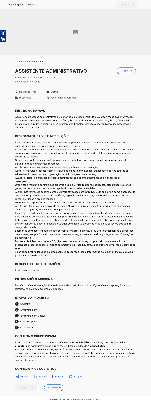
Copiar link (128, 70)
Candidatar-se (127, 4)
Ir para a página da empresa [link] (23, 4)
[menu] (144, 4)
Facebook (60, 376)
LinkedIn (42, 376)
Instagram (77, 376)
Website (24, 376)
